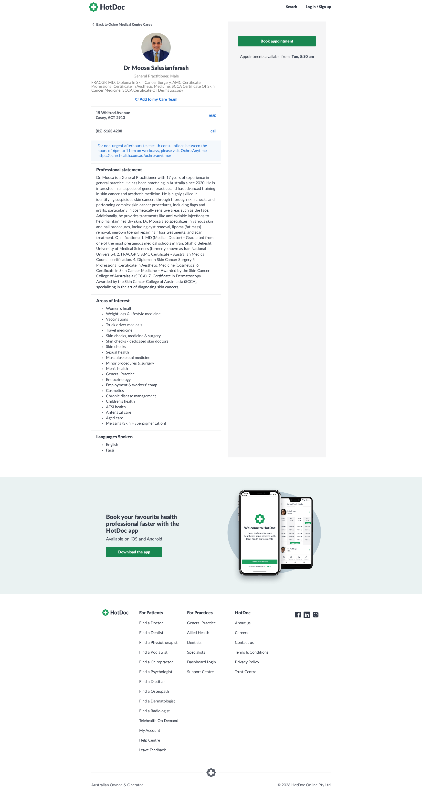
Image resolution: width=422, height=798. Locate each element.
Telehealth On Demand (158, 721)
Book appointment (277, 41)
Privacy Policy (247, 662)
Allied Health (198, 633)
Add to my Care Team (159, 99)
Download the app (134, 552)
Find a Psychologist (155, 672)
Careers (241, 633)
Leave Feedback (152, 750)
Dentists (194, 643)
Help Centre (149, 740)
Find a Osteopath (154, 691)
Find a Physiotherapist (158, 643)
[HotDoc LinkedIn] (306, 615)
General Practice (201, 623)
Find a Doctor (151, 623)
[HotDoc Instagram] (315, 615)
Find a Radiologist (154, 711)
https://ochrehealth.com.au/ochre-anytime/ (134, 156)
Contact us (244, 643)
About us (243, 623)
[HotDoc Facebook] (298, 615)
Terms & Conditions (251, 652)
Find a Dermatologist (157, 701)
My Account (149, 731)
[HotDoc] (106, 7)
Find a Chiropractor (156, 662)
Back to (123, 24)
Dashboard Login (201, 662)
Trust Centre (245, 672)
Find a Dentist (151, 633)
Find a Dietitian (152, 682)
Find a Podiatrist (153, 652)
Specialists (196, 652)
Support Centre (200, 672)
